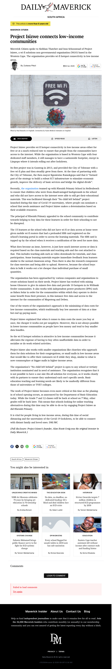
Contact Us (73, 611)
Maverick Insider (36, 611)
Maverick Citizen (31, 459)
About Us (57, 611)
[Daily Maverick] (56, 7)
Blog (87, 611)
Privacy (51, 651)
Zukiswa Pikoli (30, 65)
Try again (17, 591)
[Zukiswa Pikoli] (14, 65)
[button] (82, 66)
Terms (61, 651)
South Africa (16, 459)
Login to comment (56, 575)
